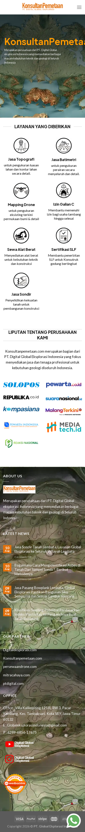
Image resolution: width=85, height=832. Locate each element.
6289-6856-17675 (22, 732)
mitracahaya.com (16, 675)
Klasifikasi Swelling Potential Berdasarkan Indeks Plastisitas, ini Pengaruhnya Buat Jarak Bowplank (46, 614)
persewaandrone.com (20, 666)
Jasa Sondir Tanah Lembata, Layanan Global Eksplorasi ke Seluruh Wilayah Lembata (47, 549)
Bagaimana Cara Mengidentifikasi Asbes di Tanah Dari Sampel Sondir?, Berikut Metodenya (47, 569)
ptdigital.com (13, 683)
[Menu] (79, 7)
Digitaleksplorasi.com (20, 650)
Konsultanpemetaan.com (22, 658)
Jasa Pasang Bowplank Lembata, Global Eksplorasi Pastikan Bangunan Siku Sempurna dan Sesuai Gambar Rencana (44, 592)
